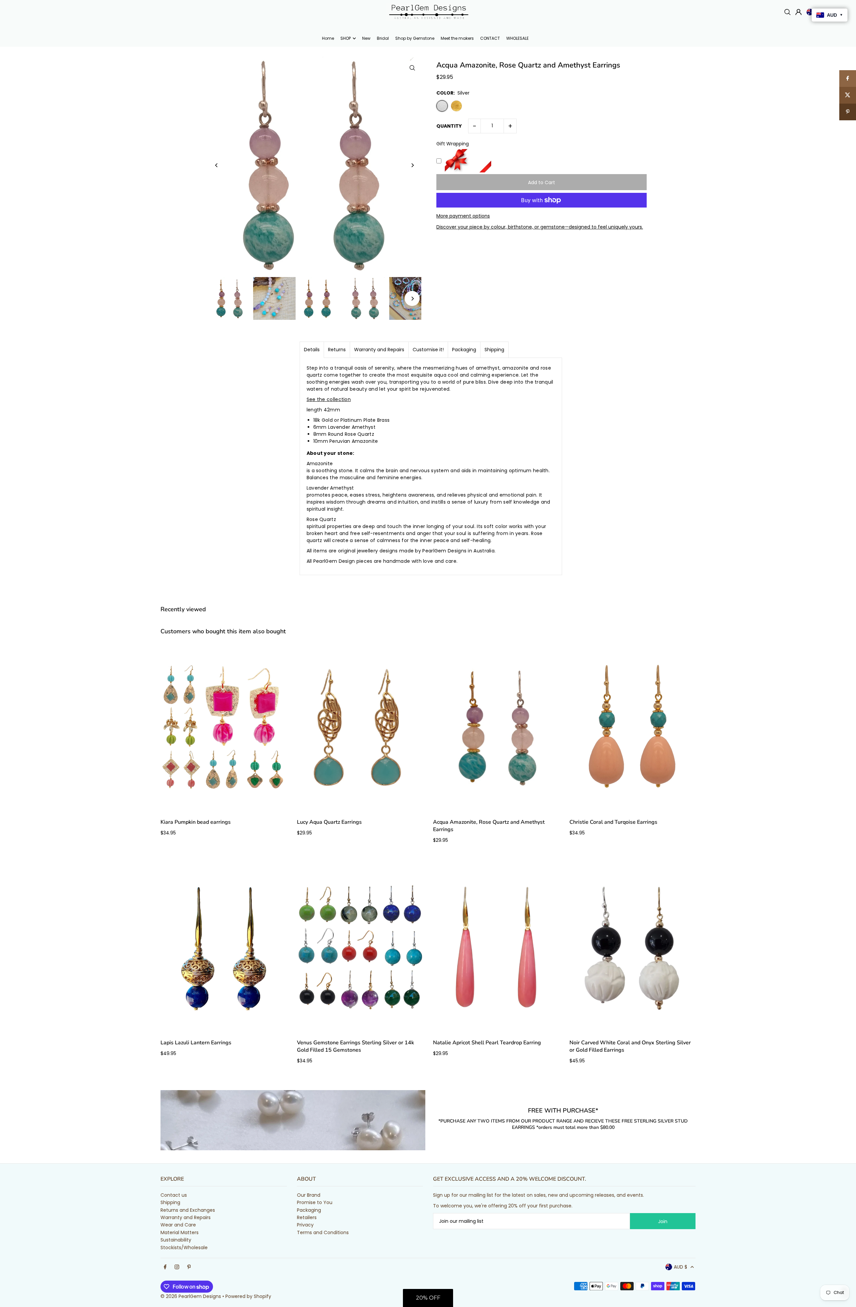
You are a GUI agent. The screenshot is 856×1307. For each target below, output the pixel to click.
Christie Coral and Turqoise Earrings (613, 822)
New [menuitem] (366, 38)
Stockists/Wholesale (184, 1247)
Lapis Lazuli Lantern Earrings (195, 1042)
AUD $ (680, 1267)
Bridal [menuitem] (383, 38)
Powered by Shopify (248, 1296)
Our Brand (308, 1195)
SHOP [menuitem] (345, 38)
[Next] (412, 165)
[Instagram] (177, 1267)
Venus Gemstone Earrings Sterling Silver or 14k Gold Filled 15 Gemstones (355, 1046)
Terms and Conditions (323, 1232)
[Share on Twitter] (847, 95)
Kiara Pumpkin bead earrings (195, 822)
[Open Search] (787, 12)
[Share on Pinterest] (847, 112)
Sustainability (175, 1239)
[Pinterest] (189, 1267)
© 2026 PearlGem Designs (190, 1296)
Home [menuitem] (328, 38)
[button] (428, 1298)
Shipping (494, 349)
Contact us (173, 1195)
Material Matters (179, 1232)
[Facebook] (165, 1267)
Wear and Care (178, 1224)
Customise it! (428, 349)
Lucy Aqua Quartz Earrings (329, 822)
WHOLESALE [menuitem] (517, 38)
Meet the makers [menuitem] (457, 38)
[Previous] (216, 165)
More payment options (463, 216)
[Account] (798, 12)
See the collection (329, 399)
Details (312, 349)
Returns (337, 349)
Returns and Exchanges (187, 1210)
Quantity (449, 126)
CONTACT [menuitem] (490, 38)
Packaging (464, 349)
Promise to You (314, 1202)
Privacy (305, 1224)
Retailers (307, 1217)
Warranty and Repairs (379, 349)
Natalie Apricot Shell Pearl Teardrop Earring (487, 1042)
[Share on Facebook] (847, 78)
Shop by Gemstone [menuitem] (414, 38)
